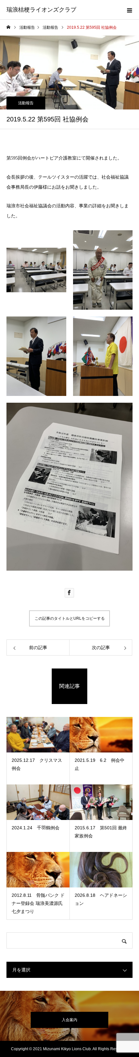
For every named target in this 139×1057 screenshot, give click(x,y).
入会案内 (69, 1020)
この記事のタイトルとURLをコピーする (70, 618)
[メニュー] (129, 9)
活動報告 (26, 103)
